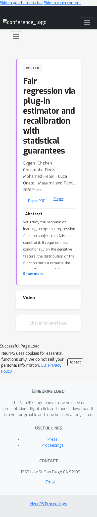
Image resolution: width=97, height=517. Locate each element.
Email (51, 482)
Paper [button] (58, 198)
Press (52, 439)
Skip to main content (62, 2)
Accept (75, 362)
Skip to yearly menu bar (21, 2)
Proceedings (53, 445)
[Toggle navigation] (16, 36)
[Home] (25, 22)
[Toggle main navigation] (87, 22)
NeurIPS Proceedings (48, 504)
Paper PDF (36, 200)
